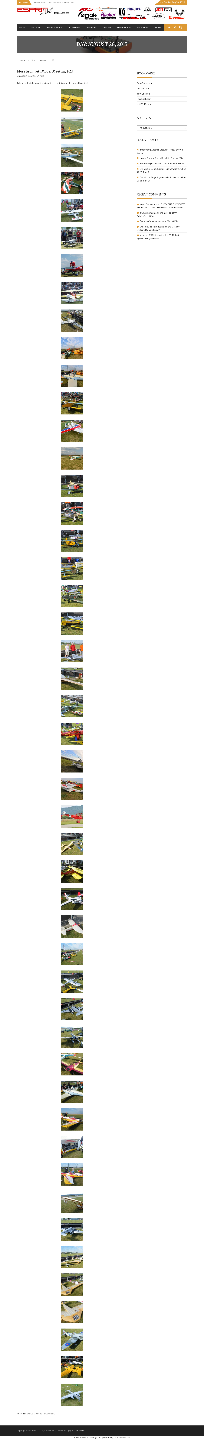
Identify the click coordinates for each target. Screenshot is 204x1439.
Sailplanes (91, 27)
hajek (42, 76)
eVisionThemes (79, 1430)
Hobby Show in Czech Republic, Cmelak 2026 (162, 158)
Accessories (74, 27)
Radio (22, 27)
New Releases (124, 27)
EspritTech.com (144, 83)
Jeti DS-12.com (144, 104)
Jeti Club (107, 27)
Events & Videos (54, 27)
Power (158, 27)
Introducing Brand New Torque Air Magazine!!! (162, 163)
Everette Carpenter (149, 221)
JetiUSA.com (143, 88)
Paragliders (142, 27)
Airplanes (35, 27)
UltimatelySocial (122, 1437)
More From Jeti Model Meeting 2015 (45, 71)
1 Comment (49, 1413)
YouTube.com (143, 93)
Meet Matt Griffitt (170, 221)
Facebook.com (144, 99)
